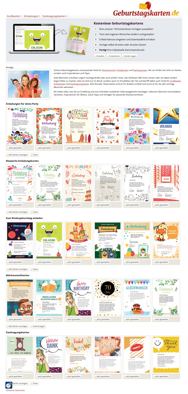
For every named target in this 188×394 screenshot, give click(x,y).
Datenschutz (20, 390)
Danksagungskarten (54, 16)
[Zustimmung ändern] (9, 385)
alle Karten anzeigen (18, 154)
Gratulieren (114, 56)
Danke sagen (130, 56)
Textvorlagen (39, 326)
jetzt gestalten (15, 148)
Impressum (10, 390)
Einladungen (31, 16)
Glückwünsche (109, 70)
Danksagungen (140, 70)
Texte (35, 154)
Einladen (100, 56)
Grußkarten (13, 16)
